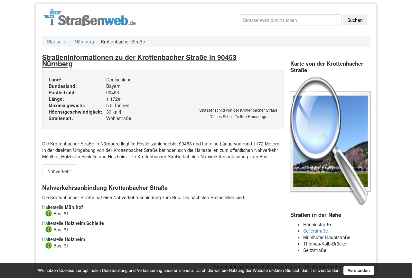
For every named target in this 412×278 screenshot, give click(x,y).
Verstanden (359, 270)
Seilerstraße (315, 230)
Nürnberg (84, 41)
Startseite (56, 41)
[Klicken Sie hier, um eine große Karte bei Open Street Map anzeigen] (330, 140)
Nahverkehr (59, 171)
